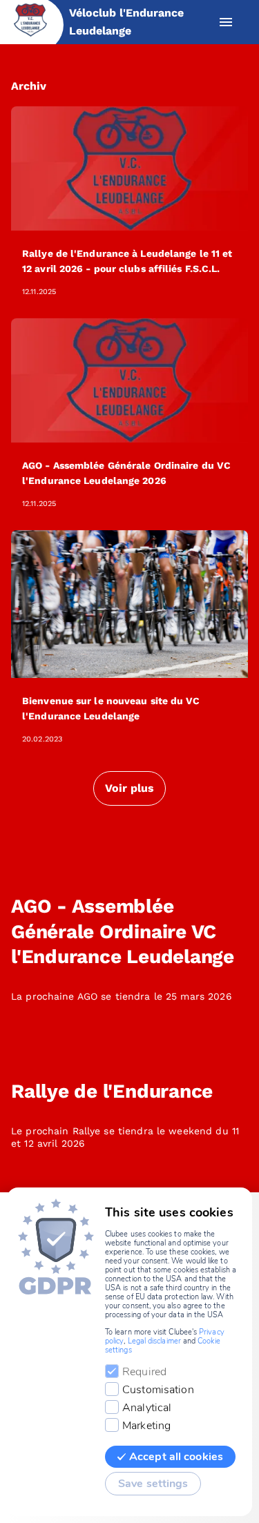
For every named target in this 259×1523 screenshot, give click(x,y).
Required (144, 1372)
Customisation (158, 1390)
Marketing (146, 1426)
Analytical (146, 1408)
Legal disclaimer (154, 1341)
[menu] (225, 22)
